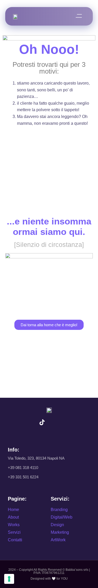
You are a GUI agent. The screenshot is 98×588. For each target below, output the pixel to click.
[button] (79, 16)
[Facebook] (70, 422)
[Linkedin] (56, 422)
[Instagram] (28, 422)
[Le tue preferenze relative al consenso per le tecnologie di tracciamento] (9, 579)
